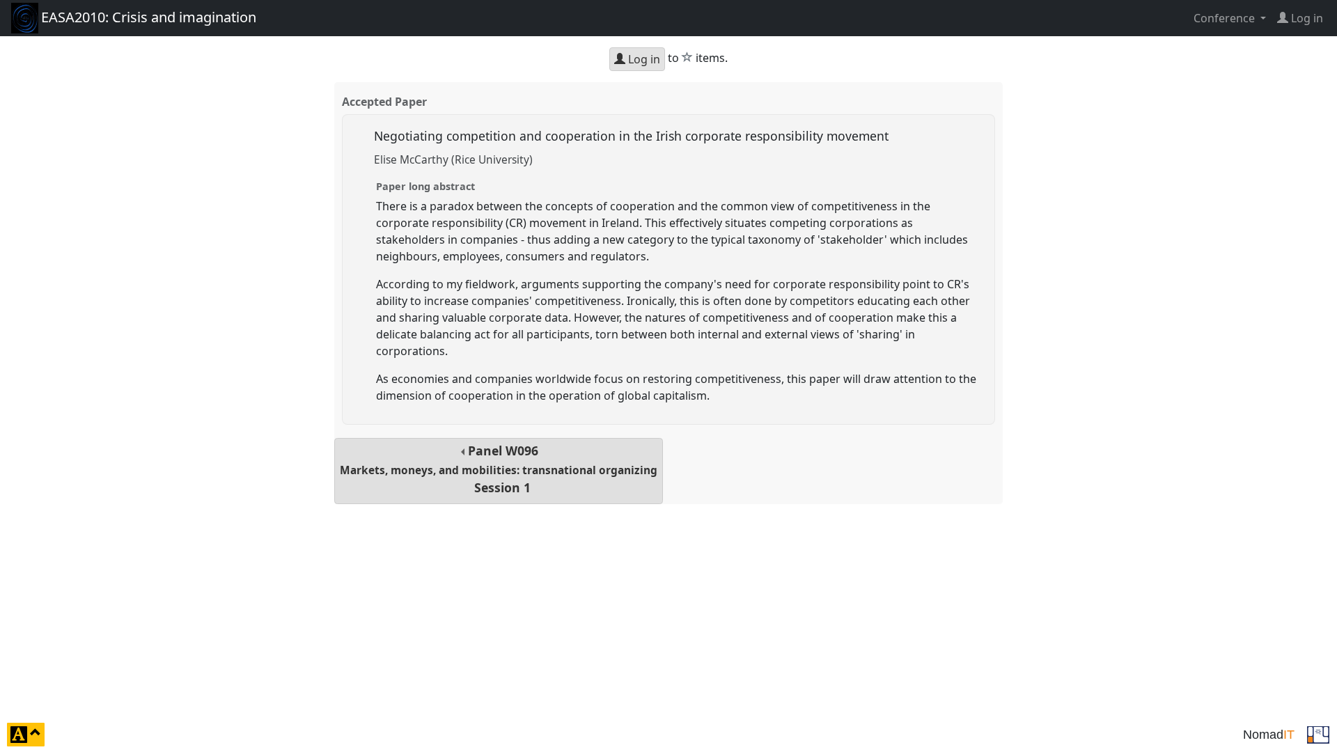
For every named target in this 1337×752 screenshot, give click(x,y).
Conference (1226, 18)
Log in (642, 59)
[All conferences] (1318, 733)
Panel (498, 469)
